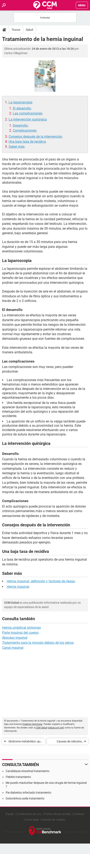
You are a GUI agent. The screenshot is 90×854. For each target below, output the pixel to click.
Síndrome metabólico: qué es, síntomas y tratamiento (25, 742)
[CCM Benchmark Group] (45, 831)
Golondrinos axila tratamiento (25, 798)
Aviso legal (32, 819)
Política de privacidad (57, 814)
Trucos (16, 29)
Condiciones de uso (29, 814)
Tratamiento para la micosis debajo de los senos (38, 643)
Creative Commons (32, 724)
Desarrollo (20, 125)
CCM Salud (41, 727)
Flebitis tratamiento (18, 777)
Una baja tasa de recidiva (27, 142)
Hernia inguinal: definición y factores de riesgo (41, 581)
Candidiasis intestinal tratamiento (27, 771)
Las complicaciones (27, 113)
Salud (29, 29)
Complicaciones (24, 130)
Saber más (16, 147)
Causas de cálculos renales (69, 742)
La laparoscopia (20, 102)
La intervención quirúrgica (28, 119)
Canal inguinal (12, 648)
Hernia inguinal (18, 587)
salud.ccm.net (56, 727)
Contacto (78, 814)
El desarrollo (22, 108)
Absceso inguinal (14, 638)
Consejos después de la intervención (35, 137)
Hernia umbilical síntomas (21, 628)
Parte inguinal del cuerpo (20, 633)
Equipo (10, 814)
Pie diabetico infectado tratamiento (28, 792)
